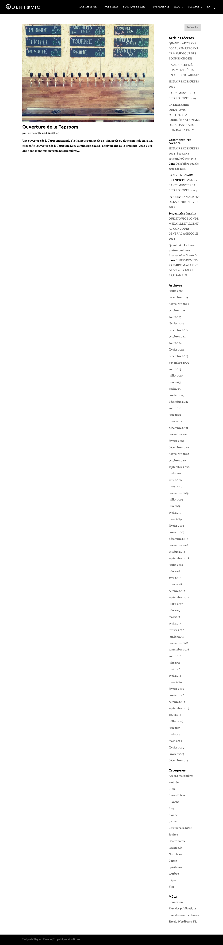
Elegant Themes (42, 939)
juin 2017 (174, 611)
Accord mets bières (181, 776)
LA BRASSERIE (88, 7)
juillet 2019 (176, 500)
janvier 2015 (176, 754)
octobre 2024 (177, 337)
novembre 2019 (179, 493)
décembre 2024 (179, 330)
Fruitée (173, 835)
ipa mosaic (176, 848)
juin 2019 (174, 506)
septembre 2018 (179, 558)
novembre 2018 (179, 545)
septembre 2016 (179, 650)
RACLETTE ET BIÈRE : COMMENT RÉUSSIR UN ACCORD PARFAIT (184, 70)
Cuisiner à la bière (180, 828)
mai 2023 (175, 389)
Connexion (176, 902)
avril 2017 (175, 624)
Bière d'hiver (177, 795)
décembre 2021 (178, 428)
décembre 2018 (178, 539)
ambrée (174, 783)
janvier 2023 (177, 395)
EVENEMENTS (161, 7)
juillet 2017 (176, 604)
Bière (172, 789)
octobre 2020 (177, 461)
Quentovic (32, 133)
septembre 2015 (179, 708)
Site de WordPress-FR (183, 922)
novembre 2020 (179, 454)
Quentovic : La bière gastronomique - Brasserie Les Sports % (183, 250)
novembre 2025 (179, 304)
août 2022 (175, 408)
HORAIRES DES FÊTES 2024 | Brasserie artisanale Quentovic (184, 154)
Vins (171, 887)
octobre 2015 (177, 702)
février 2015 (176, 748)
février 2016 (176, 689)
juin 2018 (174, 572)
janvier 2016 (176, 695)
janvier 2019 (176, 532)
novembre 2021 (179, 434)
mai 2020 (175, 474)
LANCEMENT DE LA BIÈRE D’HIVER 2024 (184, 202)
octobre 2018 (177, 552)
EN (208, 7)
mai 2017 (174, 617)
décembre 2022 (179, 402)
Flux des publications (182, 909)
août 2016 (175, 656)
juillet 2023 (176, 376)
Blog (56, 133)
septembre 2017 (179, 598)
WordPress (74, 939)
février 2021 (176, 441)
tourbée (174, 874)
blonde (173, 815)
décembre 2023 (179, 356)
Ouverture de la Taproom (50, 127)
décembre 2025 (178, 297)
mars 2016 (175, 682)
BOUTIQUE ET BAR (134, 7)
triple (172, 880)
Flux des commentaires (184, 915)
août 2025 (175, 317)
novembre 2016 (179, 643)
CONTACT (193, 7)
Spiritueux (175, 867)
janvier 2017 (176, 637)
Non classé (175, 854)
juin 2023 (175, 382)
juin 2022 (175, 415)
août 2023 (175, 369)
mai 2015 (174, 735)
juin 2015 (174, 728)
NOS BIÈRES (112, 7)
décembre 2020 (179, 448)
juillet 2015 (176, 722)
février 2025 (176, 324)
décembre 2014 (178, 761)
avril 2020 (175, 480)
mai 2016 (174, 669)
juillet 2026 (176, 291)
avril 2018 (175, 578)
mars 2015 (175, 741)
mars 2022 (175, 421)
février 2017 (176, 630)
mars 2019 (175, 519)
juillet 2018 (176, 565)
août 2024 (175, 343)
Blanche (174, 802)
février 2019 (176, 526)
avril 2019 (175, 513)
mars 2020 (175, 487)
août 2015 (175, 715)
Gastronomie (177, 841)
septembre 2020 (179, 467)
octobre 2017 (177, 591)
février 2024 (176, 350)
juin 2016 (174, 663)
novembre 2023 (179, 363)
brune (172, 822)
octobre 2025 (177, 310)
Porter (173, 861)
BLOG (177, 7)
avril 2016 (175, 676)
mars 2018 (175, 584)
